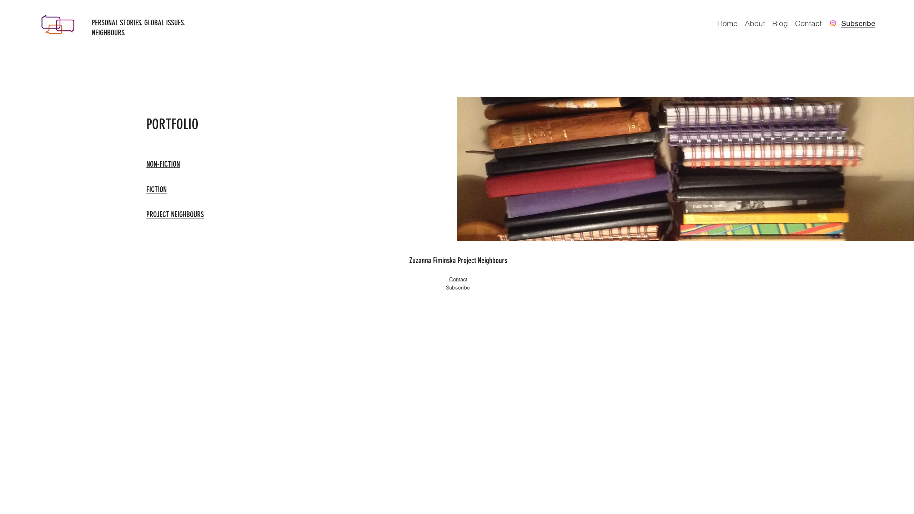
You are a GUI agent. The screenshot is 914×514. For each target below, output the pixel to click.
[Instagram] (833, 23)
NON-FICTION (163, 164)
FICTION (156, 189)
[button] (858, 23)
